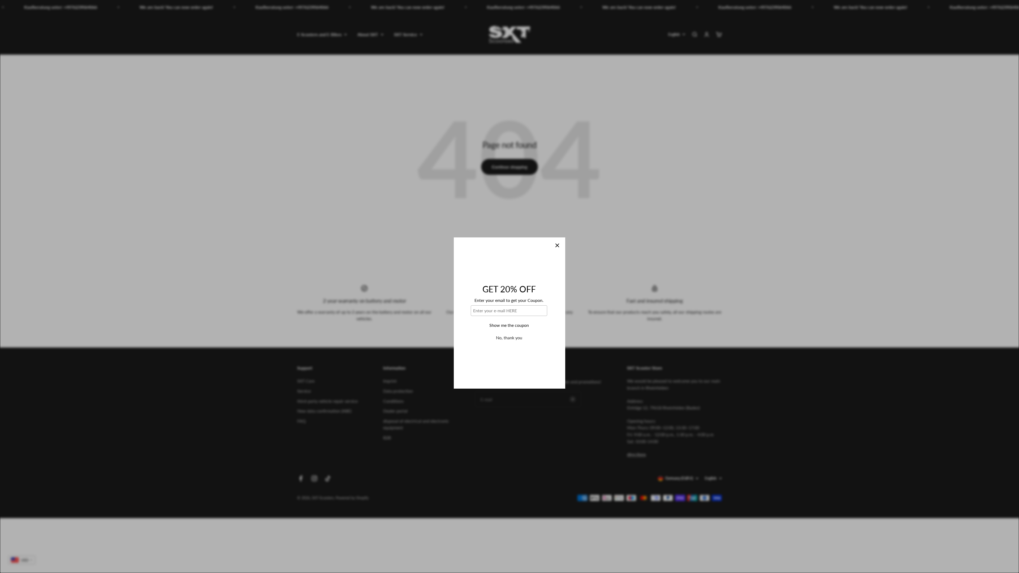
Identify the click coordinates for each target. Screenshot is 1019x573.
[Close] (557, 219)
